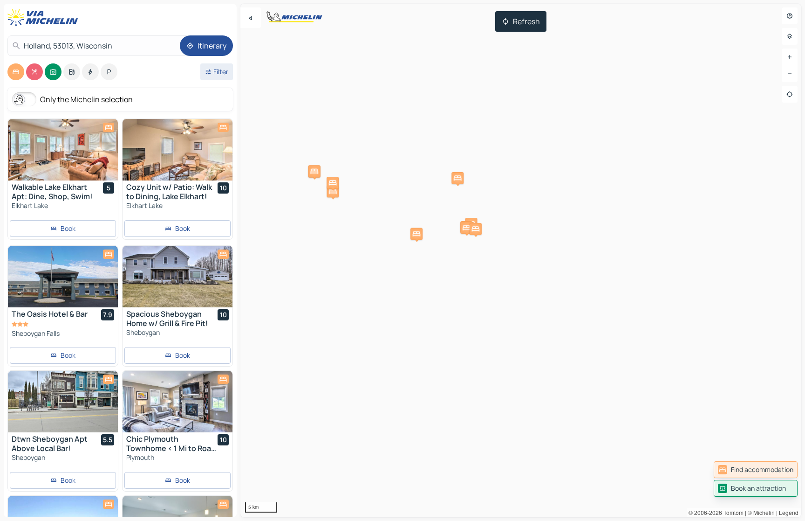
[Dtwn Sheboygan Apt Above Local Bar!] (63, 401)
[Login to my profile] (790, 15)
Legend (788, 512)
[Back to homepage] (44, 17)
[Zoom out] (790, 73)
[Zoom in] (790, 57)
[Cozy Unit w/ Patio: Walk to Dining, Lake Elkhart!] (177, 150)
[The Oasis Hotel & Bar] (63, 276)
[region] (520, 260)
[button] (314, 171)
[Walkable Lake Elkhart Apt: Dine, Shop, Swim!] (63, 150)
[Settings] (790, 36)
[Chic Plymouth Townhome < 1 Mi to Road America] (177, 401)
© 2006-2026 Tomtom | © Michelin (732, 512)
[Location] (790, 94)
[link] (756, 469)
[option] (15, 71)
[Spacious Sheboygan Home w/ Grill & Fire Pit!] (177, 276)
